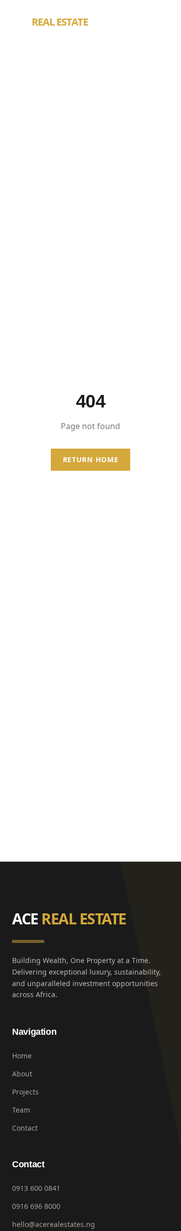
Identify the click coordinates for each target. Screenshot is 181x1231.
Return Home (91, 459)
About (22, 1073)
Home (22, 1055)
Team (21, 1110)
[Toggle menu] (159, 22)
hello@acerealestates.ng (53, 1224)
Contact (25, 1128)
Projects (25, 1092)
